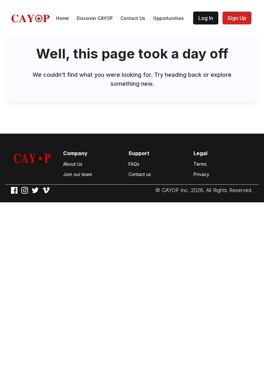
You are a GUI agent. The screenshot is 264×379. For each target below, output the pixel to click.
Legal (200, 153)
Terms (200, 164)
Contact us (139, 174)
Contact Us (132, 18)
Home (62, 18)
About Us (72, 164)
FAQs (133, 164)
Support (138, 153)
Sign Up (237, 18)
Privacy (201, 174)
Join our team (77, 174)
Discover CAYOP (95, 18)
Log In (205, 18)
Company (75, 153)
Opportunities (168, 18)
